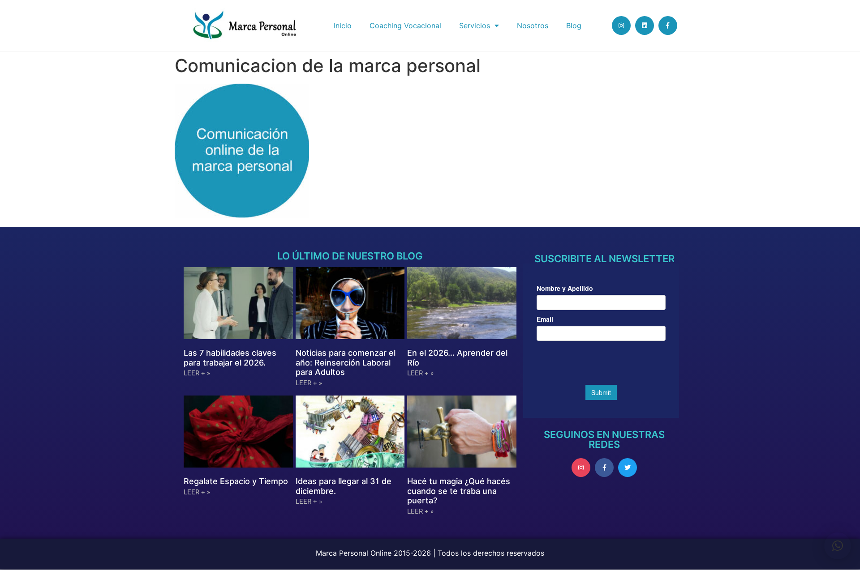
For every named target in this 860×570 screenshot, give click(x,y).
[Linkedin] (644, 25)
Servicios (474, 25)
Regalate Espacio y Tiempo (236, 481)
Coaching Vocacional (405, 25)
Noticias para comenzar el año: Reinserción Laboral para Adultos (346, 362)
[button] (837, 545)
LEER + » (197, 373)
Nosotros (532, 25)
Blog (573, 25)
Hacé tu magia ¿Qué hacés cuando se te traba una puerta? (458, 490)
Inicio (343, 25)
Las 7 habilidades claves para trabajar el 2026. (230, 357)
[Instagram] (621, 25)
